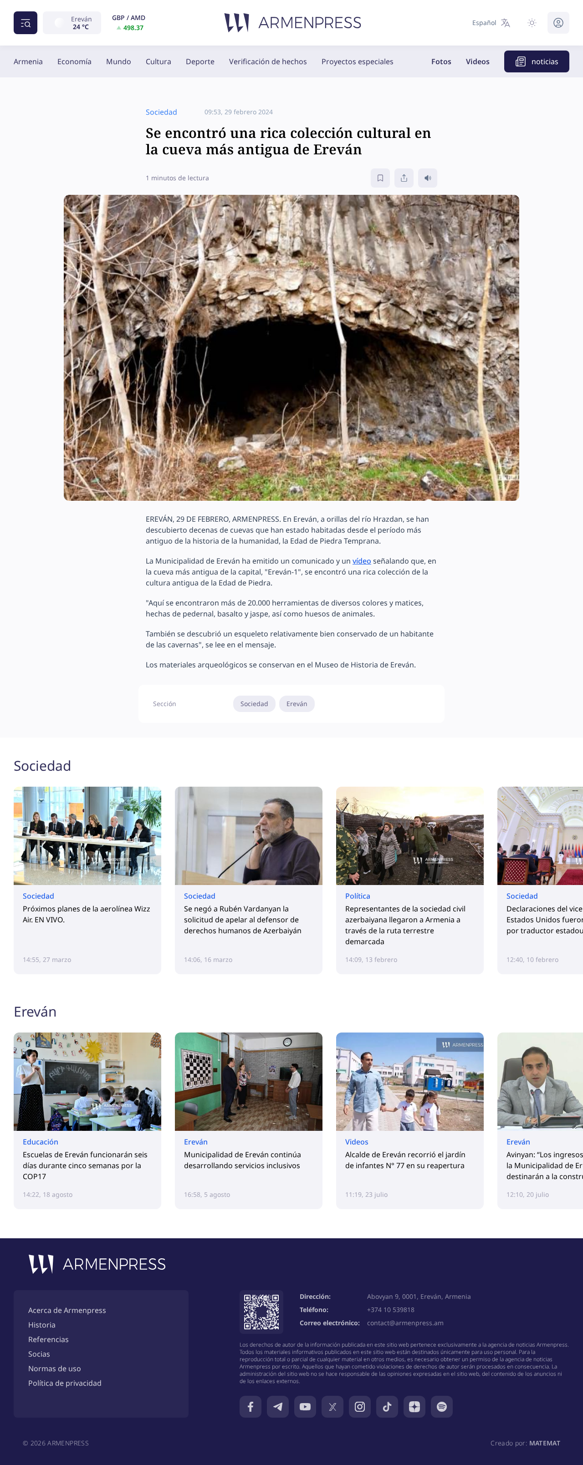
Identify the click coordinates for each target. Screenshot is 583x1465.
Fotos (441, 61)
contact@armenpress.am (405, 1322)
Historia (42, 1325)
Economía (74, 61)
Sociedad (254, 703)
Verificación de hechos (268, 61)
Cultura (158, 61)
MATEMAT (544, 1443)
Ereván (296, 703)
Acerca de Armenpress (67, 1310)
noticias (545, 61)
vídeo (362, 561)
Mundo (118, 61)
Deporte (200, 61)
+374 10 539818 (390, 1309)
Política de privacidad (65, 1383)
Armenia (28, 61)
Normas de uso (54, 1368)
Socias (39, 1354)
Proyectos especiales (358, 61)
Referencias (48, 1339)
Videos (478, 61)
